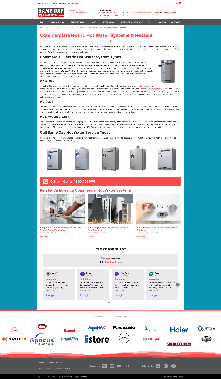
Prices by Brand (57, 22)
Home (41, 22)
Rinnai (165, 89)
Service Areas (107, 22)
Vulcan (150, 89)
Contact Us (176, 22)
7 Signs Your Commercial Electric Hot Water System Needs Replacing (62, 228)
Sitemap (48, 368)
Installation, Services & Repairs (135, 22)
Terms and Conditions (63, 368)
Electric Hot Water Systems (76, 28)
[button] (43, 284)
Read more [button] (50, 290)
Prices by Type (77, 22)
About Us (161, 22)
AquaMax (158, 89)
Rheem (143, 89)
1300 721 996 (115, 138)
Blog (39, 368)
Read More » (44, 236)
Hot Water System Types (55, 28)
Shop (94, 22)
